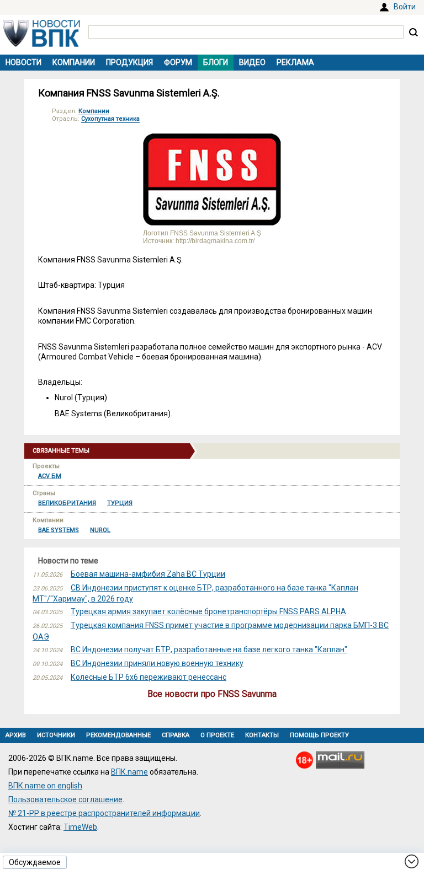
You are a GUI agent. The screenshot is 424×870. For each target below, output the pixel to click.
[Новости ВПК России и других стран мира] (41, 44)
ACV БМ (49, 476)
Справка (175, 735)
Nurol (100, 530)
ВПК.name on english (45, 785)
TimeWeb (80, 827)
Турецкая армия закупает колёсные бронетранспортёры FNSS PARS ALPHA (208, 611)
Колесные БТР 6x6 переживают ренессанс (148, 677)
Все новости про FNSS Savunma (212, 694)
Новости (23, 62)
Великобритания (67, 503)
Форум (178, 62)
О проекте (217, 735)
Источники (56, 735)
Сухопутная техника (110, 118)
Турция (119, 503)
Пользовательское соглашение (65, 799)
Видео (252, 62)
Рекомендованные (118, 735)
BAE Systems (58, 530)
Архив (16, 735)
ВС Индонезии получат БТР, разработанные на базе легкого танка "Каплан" (209, 649)
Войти (405, 6)
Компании (73, 62)
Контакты (262, 735)
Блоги (215, 62)
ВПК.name (129, 771)
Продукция (129, 62)
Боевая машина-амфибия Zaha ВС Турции (148, 574)
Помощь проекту (319, 735)
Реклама (295, 62)
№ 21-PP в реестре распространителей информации (104, 813)
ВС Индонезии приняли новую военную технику (157, 663)
